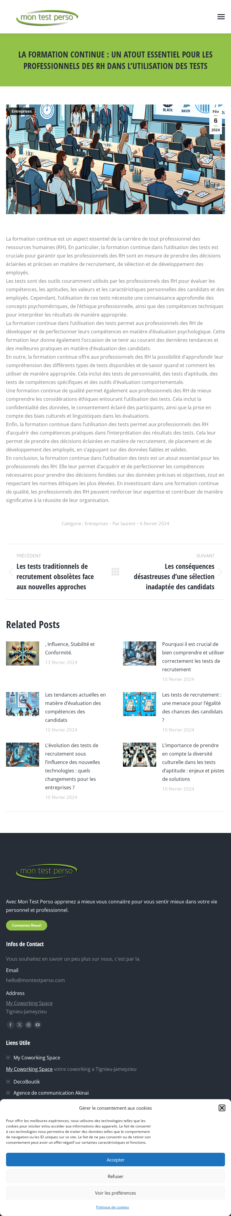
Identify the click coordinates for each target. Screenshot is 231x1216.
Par (123, 523)
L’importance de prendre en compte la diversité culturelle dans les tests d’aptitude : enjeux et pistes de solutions (193, 762)
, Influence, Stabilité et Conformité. (70, 648)
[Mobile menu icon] (221, 16)
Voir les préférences (115, 1193)
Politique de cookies (112, 1207)
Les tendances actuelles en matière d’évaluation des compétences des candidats (75, 707)
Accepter (116, 1160)
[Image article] (22, 652)
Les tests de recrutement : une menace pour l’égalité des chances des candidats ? (192, 707)
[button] (222, 1108)
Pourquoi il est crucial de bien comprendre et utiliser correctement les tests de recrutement (193, 657)
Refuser (115, 1176)
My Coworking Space (29, 1003)
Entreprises (22, 111)
